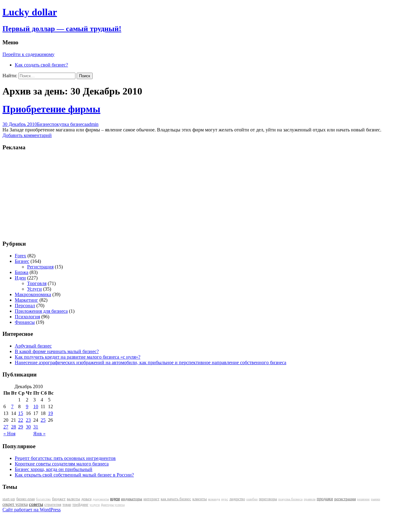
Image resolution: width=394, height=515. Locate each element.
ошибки (252, 499)
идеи (115, 498)
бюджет (59, 499)
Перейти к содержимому (28, 54)
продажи (325, 498)
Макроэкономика (33, 294)
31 (35, 426)
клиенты (199, 499)
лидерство (237, 499)
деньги (86, 499)
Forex (20, 255)
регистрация (345, 499)
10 (35, 406)
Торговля (36, 283)
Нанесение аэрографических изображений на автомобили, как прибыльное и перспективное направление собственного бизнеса (150, 362)
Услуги (34, 289)
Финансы (25, 322)
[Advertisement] (40, 194)
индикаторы (131, 499)
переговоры (268, 499)
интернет (151, 499)
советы (36, 504)
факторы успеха (113, 504)
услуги (95, 504)
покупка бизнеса (68, 124)
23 (28, 420)
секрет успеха (15, 504)
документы (101, 499)
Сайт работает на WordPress (31, 509)
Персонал (25, 305)
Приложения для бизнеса (41, 311)
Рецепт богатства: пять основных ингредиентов (65, 458)
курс (224, 499)
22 (20, 420)
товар (66, 504)
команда (214, 499)
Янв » (39, 433)
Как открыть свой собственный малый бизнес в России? (74, 474)
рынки (375, 499)
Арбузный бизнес (33, 345)
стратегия (52, 504)
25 (43, 420)
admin (92, 124)
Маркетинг (26, 300)
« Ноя (9, 433)
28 (13, 426)
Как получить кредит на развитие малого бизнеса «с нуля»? (77, 357)
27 (5, 426)
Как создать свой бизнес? (41, 64)
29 (20, 426)
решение (363, 499)
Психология (27, 316)
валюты (73, 499)
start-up (8, 499)
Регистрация (40, 266)
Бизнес (44, 124)
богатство (43, 499)
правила (310, 499)
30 (28, 426)
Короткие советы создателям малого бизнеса (62, 463)
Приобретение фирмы (51, 109)
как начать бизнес (176, 499)
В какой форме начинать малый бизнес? (57, 351)
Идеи (20, 277)
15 (20, 413)
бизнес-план (25, 499)
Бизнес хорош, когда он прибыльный (53, 469)
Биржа (21, 272)
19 (50, 413)
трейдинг (80, 504)
